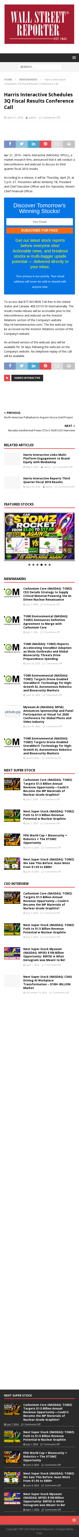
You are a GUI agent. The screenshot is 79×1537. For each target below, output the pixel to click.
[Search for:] (39, 67)
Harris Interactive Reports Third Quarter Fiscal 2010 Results (46, 480)
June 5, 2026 (32, 847)
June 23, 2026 (33, 663)
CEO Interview (16, 883)
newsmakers (15, 579)
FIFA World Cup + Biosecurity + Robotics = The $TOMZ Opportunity (45, 839)
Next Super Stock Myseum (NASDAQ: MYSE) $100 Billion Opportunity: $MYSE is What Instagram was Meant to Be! (44, 954)
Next (69, 536)
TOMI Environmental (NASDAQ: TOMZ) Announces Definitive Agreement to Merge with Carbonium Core (45, 621)
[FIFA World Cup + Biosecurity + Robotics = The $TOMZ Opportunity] (12, 840)
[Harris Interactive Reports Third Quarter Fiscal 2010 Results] (12, 483)
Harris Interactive (27, 378)
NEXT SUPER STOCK (19, 770)
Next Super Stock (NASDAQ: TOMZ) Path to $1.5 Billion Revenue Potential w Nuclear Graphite (48, 815)
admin (32, 117)
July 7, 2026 (32, 604)
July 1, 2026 (32, 632)
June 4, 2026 (32, 871)
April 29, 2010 (33, 486)
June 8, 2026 (32, 757)
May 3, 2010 (32, 466)
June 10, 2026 (33, 695)
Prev (9, 536)
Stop (41, 556)
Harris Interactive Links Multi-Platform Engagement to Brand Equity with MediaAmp (46, 458)
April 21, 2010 (15, 117)
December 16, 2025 (36, 992)
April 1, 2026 (32, 964)
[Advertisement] (41, 130)
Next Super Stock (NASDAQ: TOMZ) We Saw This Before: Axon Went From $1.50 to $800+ (48, 863)
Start (38, 556)
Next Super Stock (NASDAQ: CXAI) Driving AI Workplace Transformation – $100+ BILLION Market (47, 982)
